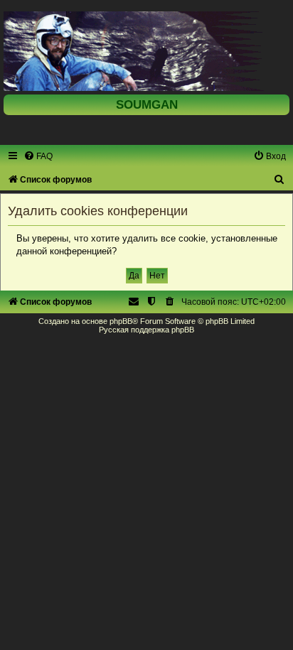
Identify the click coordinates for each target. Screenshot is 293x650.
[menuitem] (38, 156)
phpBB (121, 321)
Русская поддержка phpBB (146, 329)
